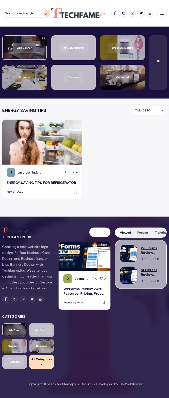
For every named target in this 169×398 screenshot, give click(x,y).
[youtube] (132, 13)
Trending (160, 233)
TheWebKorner (131, 384)
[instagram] (123, 13)
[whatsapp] (150, 13)
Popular (142, 233)
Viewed (125, 233)
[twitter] (141, 13)
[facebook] (114, 13)
